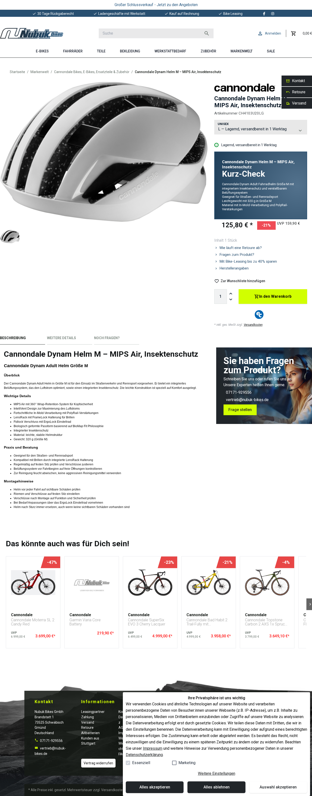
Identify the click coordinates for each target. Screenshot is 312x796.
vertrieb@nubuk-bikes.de (247, 399)
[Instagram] (273, 13)
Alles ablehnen (217, 787)
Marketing (186, 762)
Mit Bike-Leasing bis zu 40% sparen (248, 261)
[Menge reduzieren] (231, 299)
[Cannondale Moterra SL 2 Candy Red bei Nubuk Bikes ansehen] (33, 582)
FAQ (121, 754)
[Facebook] (264, 13)
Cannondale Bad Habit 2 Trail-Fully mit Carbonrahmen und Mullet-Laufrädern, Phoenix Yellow (206, 622)
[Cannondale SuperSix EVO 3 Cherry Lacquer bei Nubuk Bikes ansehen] (150, 582)
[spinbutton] (220, 296)
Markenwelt (39, 72)
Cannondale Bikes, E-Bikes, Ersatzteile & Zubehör (91, 72)
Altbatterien (90, 733)
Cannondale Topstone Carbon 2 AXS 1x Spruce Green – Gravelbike (266, 622)
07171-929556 (239, 392)
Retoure (87, 727)
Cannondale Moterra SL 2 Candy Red (32, 622)
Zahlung (87, 717)
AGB (121, 727)
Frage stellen (240, 409)
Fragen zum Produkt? (236, 254)
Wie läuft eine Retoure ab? (240, 248)
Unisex (223, 124)
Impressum (152, 748)
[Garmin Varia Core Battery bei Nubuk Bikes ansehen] (91, 582)
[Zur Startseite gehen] (31, 33)
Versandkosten (253, 324)
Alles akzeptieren (154, 787)
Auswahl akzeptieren (278, 787)
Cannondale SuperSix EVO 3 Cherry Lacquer (146, 622)
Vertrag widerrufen (98, 763)
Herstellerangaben (234, 268)
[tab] (22, 339)
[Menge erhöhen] (231, 294)
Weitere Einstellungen (216, 773)
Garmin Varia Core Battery (85, 622)
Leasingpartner (93, 712)
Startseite (17, 72)
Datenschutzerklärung (144, 754)
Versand (87, 722)
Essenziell (141, 762)
